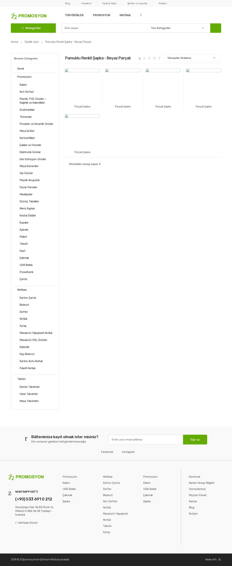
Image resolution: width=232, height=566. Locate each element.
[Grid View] (139, 58)
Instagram (128, 452)
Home (14, 41)
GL (219, 559)
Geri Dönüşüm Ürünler (33, 159)
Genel (20, 68)
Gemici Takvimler (30, 387)
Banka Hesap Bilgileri (201, 482)
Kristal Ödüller (28, 215)
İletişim (163, 3)
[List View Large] (149, 58)
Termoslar (26, 116)
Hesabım (86, 3)
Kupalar (24, 222)
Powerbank (26, 272)
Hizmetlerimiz (197, 489)
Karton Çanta (28, 297)
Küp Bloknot (27, 354)
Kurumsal (194, 476)
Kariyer (193, 501)
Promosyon (101, 15)
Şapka (66, 501)
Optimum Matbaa (49, 559)
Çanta (23, 279)
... (140, 14)
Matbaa (125, 15)
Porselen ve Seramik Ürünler (36, 124)
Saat (22, 250)
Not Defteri (27, 91)
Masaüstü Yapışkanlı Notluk (36, 333)
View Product (123, 118)
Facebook (107, 452)
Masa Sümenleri (29, 166)
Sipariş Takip (109, 3)
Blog (67, 3)
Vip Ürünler (26, 173)
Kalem (23, 84)
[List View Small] (159, 58)
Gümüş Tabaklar (29, 201)
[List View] (154, 58)
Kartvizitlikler (27, 138)
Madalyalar (26, 194)
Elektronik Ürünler (30, 152)
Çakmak (24, 258)
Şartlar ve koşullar (137, 3)
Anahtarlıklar (27, 109)
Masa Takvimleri (29, 401)
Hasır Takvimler (29, 394)
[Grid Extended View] (144, 58)
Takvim (21, 379)
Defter (24, 312)
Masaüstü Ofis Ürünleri (33, 340)
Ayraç (23, 325)
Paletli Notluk (28, 368)
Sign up (195, 439)
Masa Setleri (27, 131)
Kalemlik (24, 347)
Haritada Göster (28, 522)
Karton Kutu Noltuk (31, 361)
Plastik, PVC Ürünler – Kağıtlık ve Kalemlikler (33, 100)
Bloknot (24, 304)
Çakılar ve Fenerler (30, 145)
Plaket (23, 236)
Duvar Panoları (28, 187)
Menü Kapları (27, 208)
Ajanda (24, 229)
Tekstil (24, 243)
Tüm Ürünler (74, 15)
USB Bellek (26, 265)
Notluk (23, 318)
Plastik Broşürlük (30, 180)
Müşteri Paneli (197, 495)
